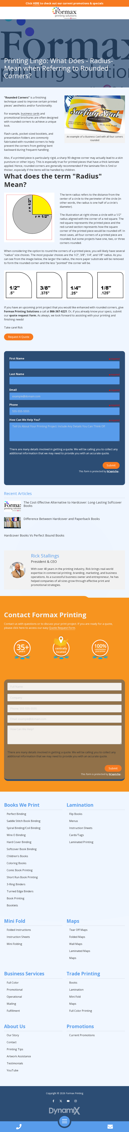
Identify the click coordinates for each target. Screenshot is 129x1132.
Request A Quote (18, 337)
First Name (16, 358)
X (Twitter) (60, 1101)
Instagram (75, 1101)
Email (13, 390)
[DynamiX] (64, 1111)
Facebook (53, 1101)
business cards (30, 113)
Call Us (19, 1126)
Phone (13, 405)
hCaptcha (112, 471)
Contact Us (110, 1126)
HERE (36, 3)
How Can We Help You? (24, 420)
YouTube (68, 1101)
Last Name (16, 374)
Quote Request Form (62, 628)
